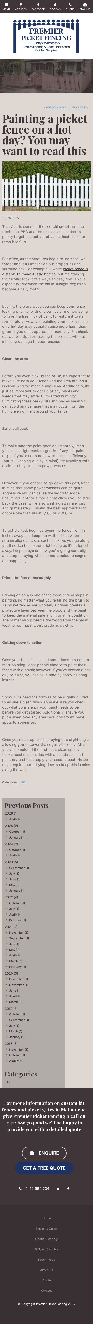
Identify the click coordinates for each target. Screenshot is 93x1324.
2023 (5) (11, 862)
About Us (46, 1270)
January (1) (17, 837)
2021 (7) (11, 927)
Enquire (49, 1153)
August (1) (16, 1061)
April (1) (14, 819)
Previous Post (55, 107)
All (8, 1082)
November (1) (18, 932)
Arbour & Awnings (46, 1239)
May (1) (14, 885)
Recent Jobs (46, 1259)
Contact (46, 1290)
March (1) (15, 961)
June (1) (15, 879)
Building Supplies (46, 1249)
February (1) (17, 920)
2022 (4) (11, 897)
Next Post (79, 107)
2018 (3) (11, 1043)
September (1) (19, 868)
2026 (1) (11, 813)
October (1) (17, 831)
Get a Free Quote (44, 1168)
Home (47, 1218)
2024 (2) (11, 844)
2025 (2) (11, 826)
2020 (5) (11, 973)
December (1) (18, 979)
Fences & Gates (46, 1228)
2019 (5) (11, 1008)
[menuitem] (46, 1218)
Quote (46, 1280)
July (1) (14, 873)
